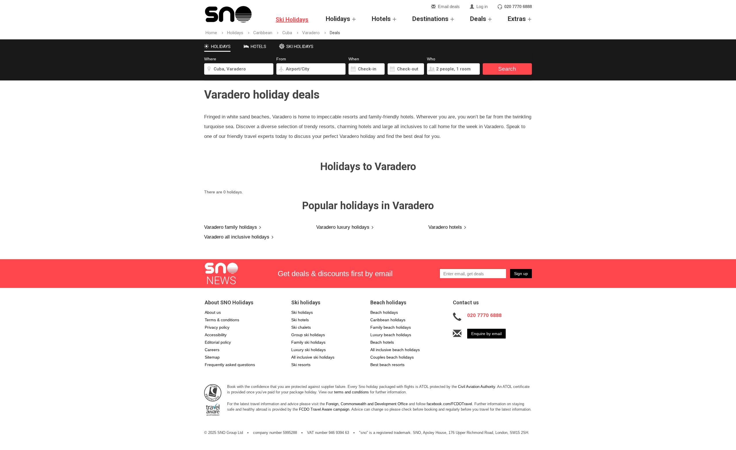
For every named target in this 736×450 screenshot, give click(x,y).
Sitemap (212, 357)
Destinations (430, 18)
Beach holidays (384, 312)
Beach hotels (382, 342)
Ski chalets (301, 327)
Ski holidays (302, 312)
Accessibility (216, 334)
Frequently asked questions (230, 364)
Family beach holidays (390, 327)
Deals (478, 18)
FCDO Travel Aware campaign (324, 409)
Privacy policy (217, 327)
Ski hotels (300, 320)
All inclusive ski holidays (312, 357)
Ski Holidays (292, 19)
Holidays (338, 18)
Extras (517, 18)
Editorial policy (218, 342)
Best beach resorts (387, 364)
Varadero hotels (445, 227)
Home (211, 32)
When (353, 59)
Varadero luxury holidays (342, 227)
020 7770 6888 (518, 6)
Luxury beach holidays (390, 334)
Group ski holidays (308, 334)
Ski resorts (300, 364)
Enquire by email (486, 333)
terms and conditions (351, 392)
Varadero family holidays (230, 227)
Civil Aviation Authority (476, 386)
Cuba (287, 32)
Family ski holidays (308, 342)
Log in (482, 6)
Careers (212, 349)
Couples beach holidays (392, 357)
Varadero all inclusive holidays (236, 237)
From (281, 59)
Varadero (311, 32)
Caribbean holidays (387, 320)
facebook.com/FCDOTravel (449, 404)
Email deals (449, 6)
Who (431, 59)
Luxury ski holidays (308, 349)
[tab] (217, 45)
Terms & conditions (222, 320)
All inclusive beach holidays (395, 349)
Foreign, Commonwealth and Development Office (367, 404)
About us (213, 312)
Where (210, 59)
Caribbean (262, 32)
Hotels (381, 18)
